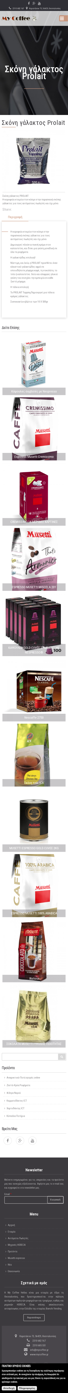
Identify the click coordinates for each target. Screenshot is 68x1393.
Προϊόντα (12, 1251)
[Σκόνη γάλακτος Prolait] (33, 161)
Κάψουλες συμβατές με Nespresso (34, 391)
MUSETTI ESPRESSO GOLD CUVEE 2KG (34, 848)
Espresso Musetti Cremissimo (34, 457)
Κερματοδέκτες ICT (17, 1100)
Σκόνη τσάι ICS (34, 783)
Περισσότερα (34, 1317)
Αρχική (11, 1225)
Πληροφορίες (27, 1388)
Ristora (34, 979)
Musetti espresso (16, 1258)
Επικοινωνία (14, 1271)
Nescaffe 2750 (34, 718)
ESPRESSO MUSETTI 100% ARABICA (34, 913)
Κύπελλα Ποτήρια (16, 1116)
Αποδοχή (9, 1388)
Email (8, 1194)
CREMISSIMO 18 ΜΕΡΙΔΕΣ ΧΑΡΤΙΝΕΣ (34, 522)
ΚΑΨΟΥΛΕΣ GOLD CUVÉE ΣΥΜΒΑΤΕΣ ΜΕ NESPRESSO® (34, 650)
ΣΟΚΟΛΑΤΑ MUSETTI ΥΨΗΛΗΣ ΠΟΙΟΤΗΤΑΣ (34, 1044)
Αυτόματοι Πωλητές (18, 1238)
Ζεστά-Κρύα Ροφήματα (18, 1085)
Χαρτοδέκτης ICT (15, 1108)
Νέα (10, 1264)
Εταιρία (11, 1231)
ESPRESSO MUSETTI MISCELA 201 (34, 587)
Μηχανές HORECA (17, 1244)
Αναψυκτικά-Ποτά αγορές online (23, 1077)
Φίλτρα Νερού (14, 1092)
